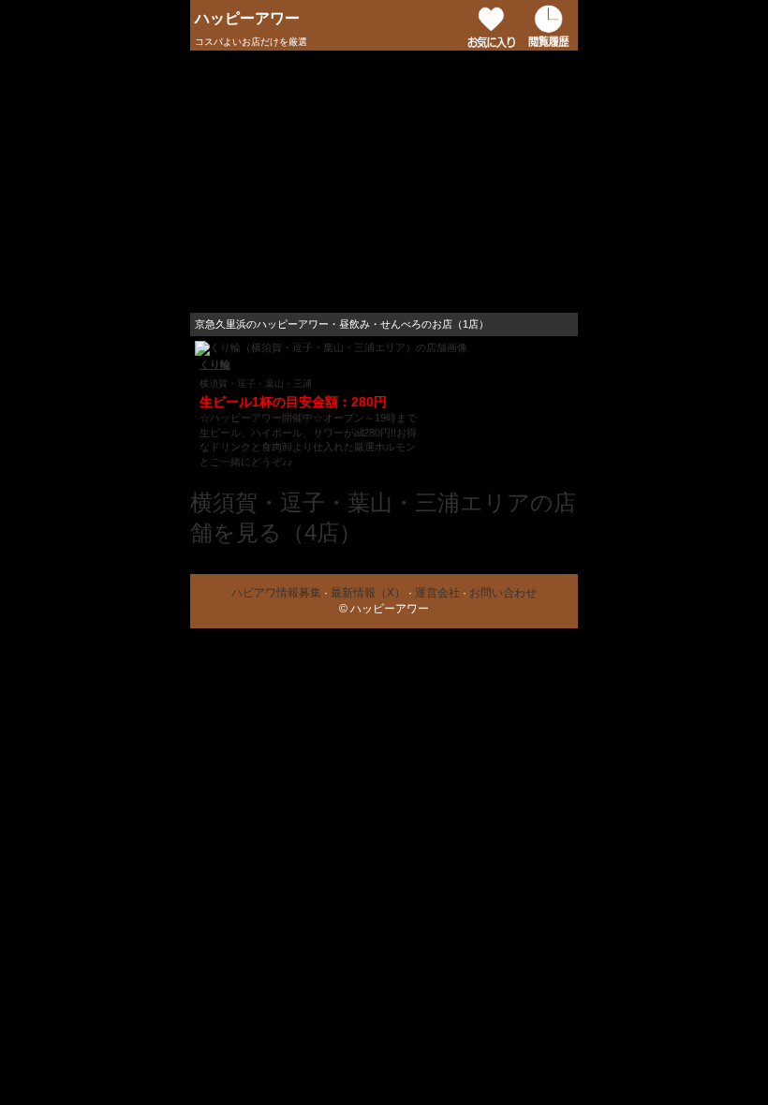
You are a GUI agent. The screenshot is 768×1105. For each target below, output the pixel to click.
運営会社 (437, 592)
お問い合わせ (503, 592)
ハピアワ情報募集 (276, 592)
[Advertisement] (384, 182)
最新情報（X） (368, 592)
